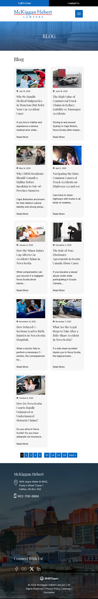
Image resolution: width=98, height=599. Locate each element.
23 (46, 455)
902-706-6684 (28, 496)
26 (64, 455)
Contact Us (73, 3)
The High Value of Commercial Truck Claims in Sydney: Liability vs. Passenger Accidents (67, 105)
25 (58, 455)
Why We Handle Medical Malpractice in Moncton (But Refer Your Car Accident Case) (30, 105)
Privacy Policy (53, 588)
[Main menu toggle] (79, 14)
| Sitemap (66, 588)
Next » (72, 455)
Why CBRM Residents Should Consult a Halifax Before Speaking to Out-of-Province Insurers (30, 182)
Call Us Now (24, 3)
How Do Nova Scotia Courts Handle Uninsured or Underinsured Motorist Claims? (29, 412)
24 (52, 455)
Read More (22, 137)
